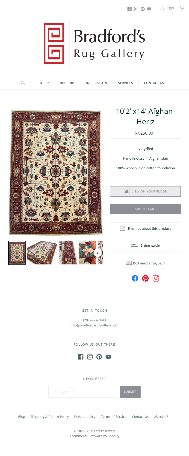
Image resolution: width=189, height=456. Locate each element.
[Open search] (22, 83)
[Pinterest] (143, 9)
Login (170, 8)
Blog (21, 416)
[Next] (96, 172)
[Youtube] (149, 9)
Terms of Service (114, 416)
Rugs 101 (67, 83)
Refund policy (84, 416)
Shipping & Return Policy (49, 416)
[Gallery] (55, 186)
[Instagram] (136, 9)
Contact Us (154, 83)
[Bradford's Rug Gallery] (94, 43)
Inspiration (96, 83)
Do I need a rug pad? (145, 263)
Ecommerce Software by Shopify (94, 436)
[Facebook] (129, 9)
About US (161, 416)
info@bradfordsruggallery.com (94, 325)
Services (125, 83)
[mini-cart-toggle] (182, 8)
